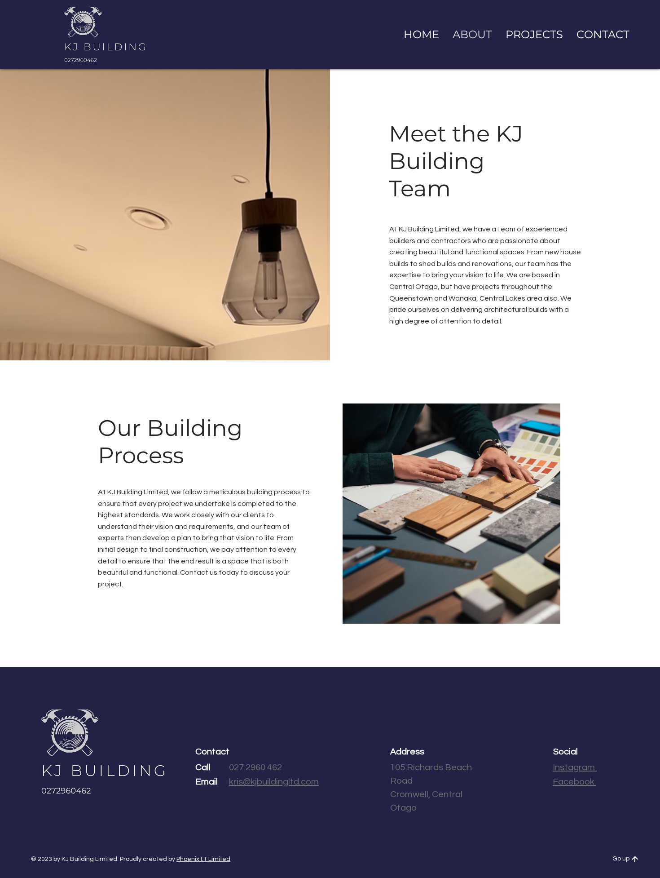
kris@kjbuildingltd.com (274, 781)
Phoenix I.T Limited (203, 859)
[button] (603, 34)
